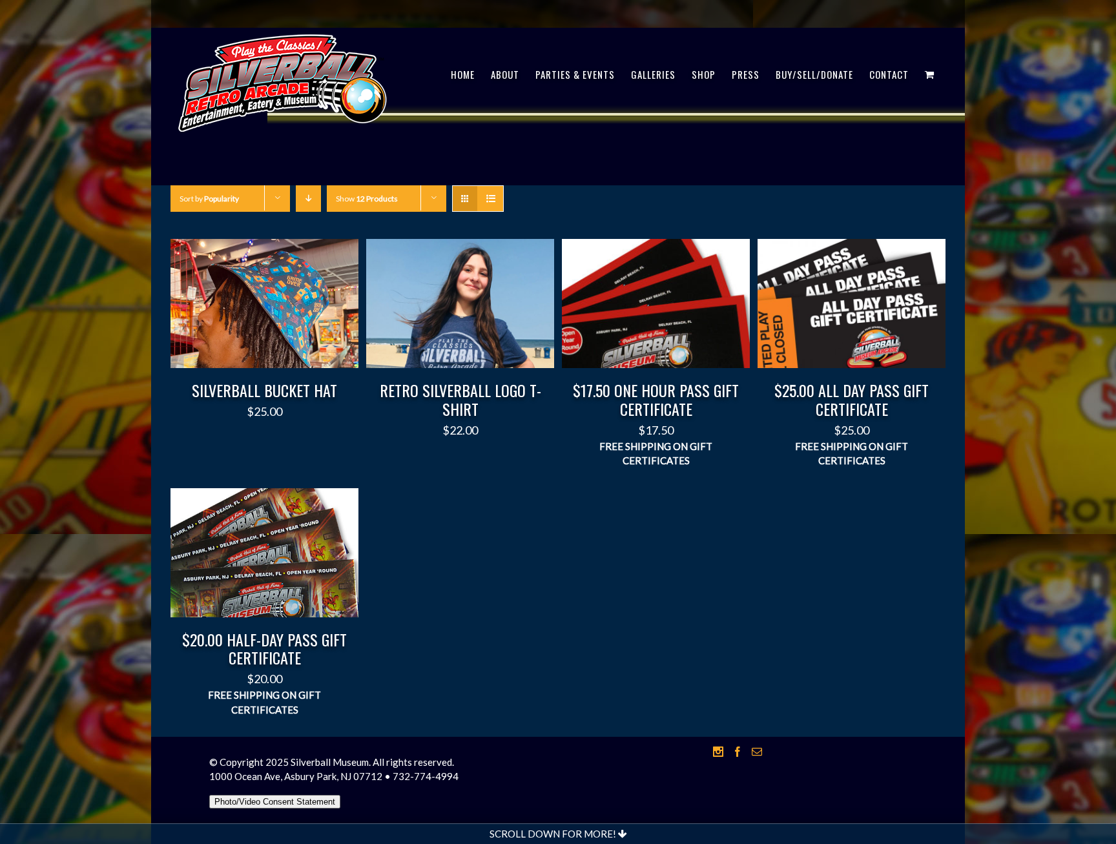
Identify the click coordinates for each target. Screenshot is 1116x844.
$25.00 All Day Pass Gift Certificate (851, 399)
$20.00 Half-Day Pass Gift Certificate (264, 649)
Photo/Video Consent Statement (274, 802)
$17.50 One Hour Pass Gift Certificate (656, 399)
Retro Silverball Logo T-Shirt (460, 399)
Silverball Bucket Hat (264, 390)
